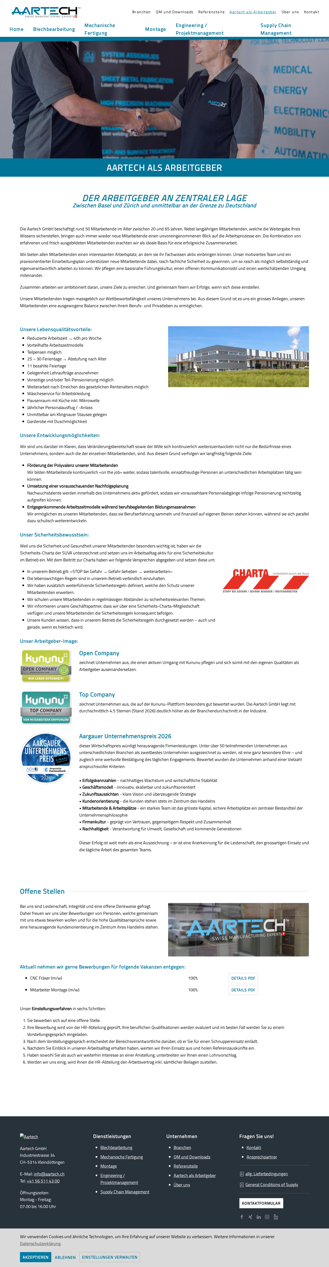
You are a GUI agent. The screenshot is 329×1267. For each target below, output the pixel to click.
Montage (108, 1166)
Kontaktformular (261, 1203)
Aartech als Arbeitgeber (195, 1175)
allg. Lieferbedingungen (266, 1173)
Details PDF (243, 978)
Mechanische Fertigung (121, 1157)
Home (17, 29)
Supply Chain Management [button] (276, 29)
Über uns (182, 1185)
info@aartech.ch (49, 1174)
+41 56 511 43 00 (43, 1181)
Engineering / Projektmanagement (119, 1179)
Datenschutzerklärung (40, 1243)
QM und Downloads (192, 1157)
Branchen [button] (141, 12)
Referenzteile (211, 12)
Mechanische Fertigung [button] (100, 29)
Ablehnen (65, 1257)
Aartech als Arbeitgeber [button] (253, 12)
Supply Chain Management (124, 1192)
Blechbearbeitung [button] (54, 29)
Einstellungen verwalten (110, 1257)
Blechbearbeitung (116, 1147)
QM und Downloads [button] (174, 12)
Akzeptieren (36, 1257)
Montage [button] (155, 29)
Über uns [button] (290, 12)
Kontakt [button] (312, 12)
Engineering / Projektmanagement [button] (200, 29)
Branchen (182, 1147)
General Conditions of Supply (271, 1184)
